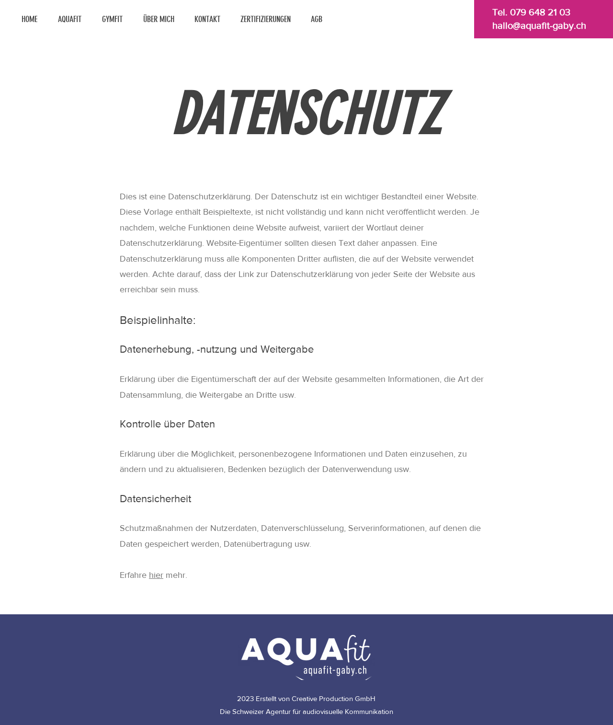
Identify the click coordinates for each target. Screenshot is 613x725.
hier (156, 575)
